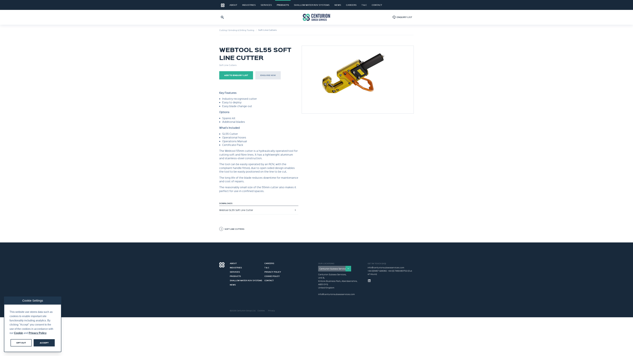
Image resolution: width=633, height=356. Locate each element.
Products (283, 4)
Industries (249, 4)
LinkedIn (407, 5)
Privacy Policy (272, 271)
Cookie (18, 333)
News (337, 4)
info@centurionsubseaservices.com (386, 267)
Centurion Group (222, 264)
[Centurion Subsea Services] (334, 268)
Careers (351, 4)
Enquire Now (268, 75)
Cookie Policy (272, 276)
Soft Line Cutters (267, 30)
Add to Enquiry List (236, 75)
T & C (364, 4)
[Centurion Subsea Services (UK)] (316, 17)
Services (266, 4)
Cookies (261, 310)
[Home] (222, 5)
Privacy (271, 310)
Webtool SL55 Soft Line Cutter (236, 209)
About (233, 4)
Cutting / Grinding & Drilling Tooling (236, 30)
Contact (377, 4)
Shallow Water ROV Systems (312, 4)
